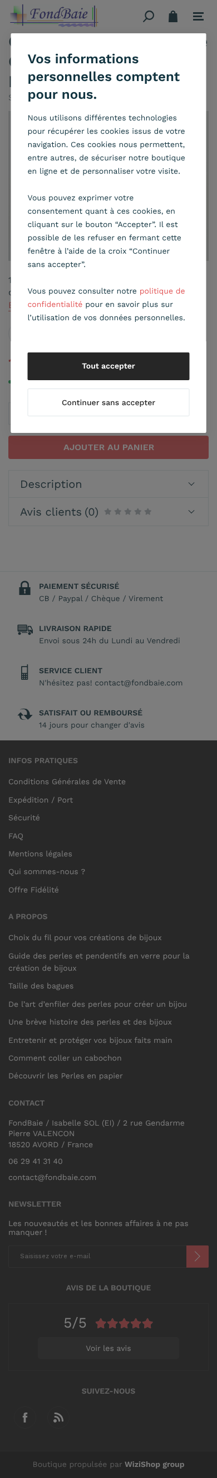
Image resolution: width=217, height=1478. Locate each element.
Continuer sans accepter (108, 402)
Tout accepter (108, 366)
